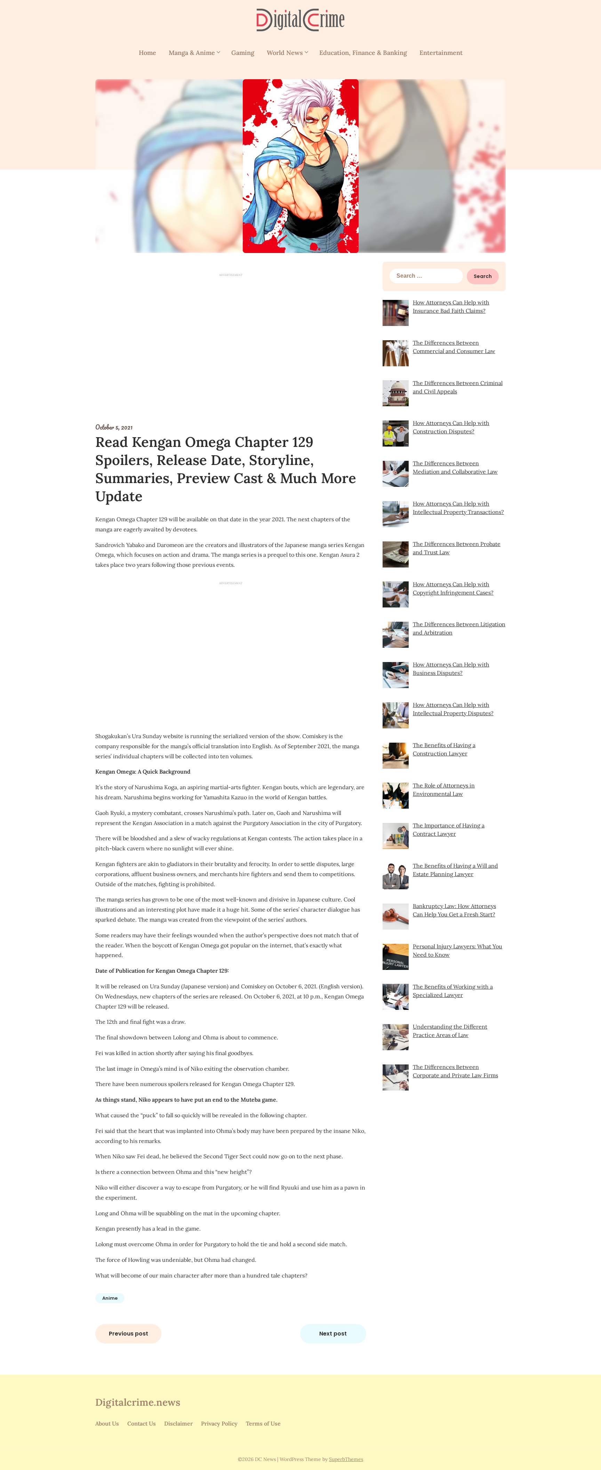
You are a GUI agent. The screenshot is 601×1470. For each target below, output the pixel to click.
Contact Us (141, 1423)
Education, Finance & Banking (363, 53)
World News (285, 53)
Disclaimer (178, 1423)
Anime (110, 1298)
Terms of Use (263, 1423)
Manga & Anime (192, 53)
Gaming (242, 53)
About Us (107, 1423)
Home (147, 53)
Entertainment (441, 53)
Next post (333, 1334)
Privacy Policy (219, 1423)
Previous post (128, 1334)
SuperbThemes (346, 1459)
